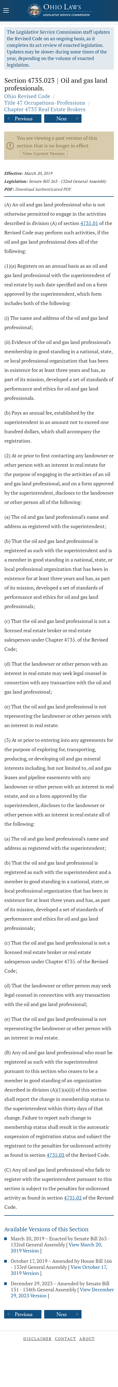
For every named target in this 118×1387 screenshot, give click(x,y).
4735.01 (89, 223)
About (87, 1338)
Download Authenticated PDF (43, 189)
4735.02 (55, 1155)
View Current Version (44, 153)
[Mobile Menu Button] (6, 11)
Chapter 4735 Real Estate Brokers (45, 109)
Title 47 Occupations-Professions (44, 102)
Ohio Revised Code (27, 96)
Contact (65, 1338)
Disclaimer (37, 1338)
